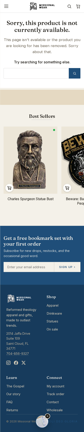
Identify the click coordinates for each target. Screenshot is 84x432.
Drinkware (54, 314)
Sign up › (67, 267)
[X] (24, 363)
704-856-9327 (17, 353)
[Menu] (6, 6)
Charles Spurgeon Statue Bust (31, 199)
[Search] (69, 6)
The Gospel (15, 386)
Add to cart (9, 188)
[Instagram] (8, 363)
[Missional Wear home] (42, 6)
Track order (55, 394)
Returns (12, 410)
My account (55, 386)
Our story (13, 394)
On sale (52, 329)
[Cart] (78, 6)
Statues (52, 321)
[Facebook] (16, 363)
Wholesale (55, 410)
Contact (53, 402)
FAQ (9, 402)
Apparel (52, 305)
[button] (47, 416)
